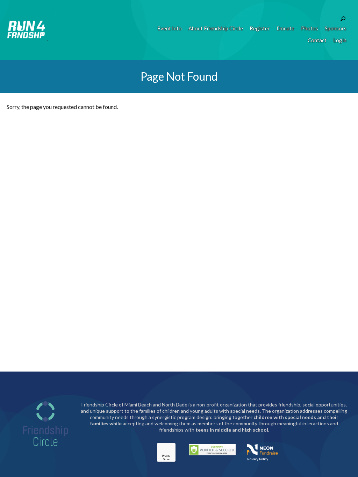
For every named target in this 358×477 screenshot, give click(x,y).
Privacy (166, 455)
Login (339, 40)
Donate (285, 28)
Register (260, 28)
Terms (166, 459)
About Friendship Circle (215, 28)
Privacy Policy (257, 459)
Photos (309, 28)
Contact (317, 40)
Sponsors (335, 28)
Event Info (169, 28)
